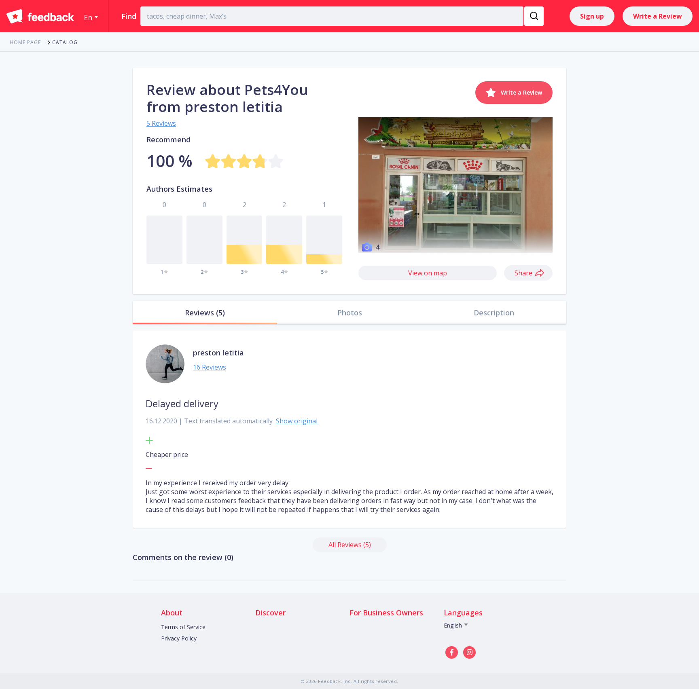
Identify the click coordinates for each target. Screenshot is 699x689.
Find (128, 16)
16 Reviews (209, 367)
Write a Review (657, 16)
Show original (297, 420)
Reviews (205, 312)
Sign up (592, 16)
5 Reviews (161, 123)
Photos (349, 312)
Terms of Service (183, 627)
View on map (427, 272)
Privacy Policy (179, 638)
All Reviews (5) (349, 544)
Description (494, 312)
